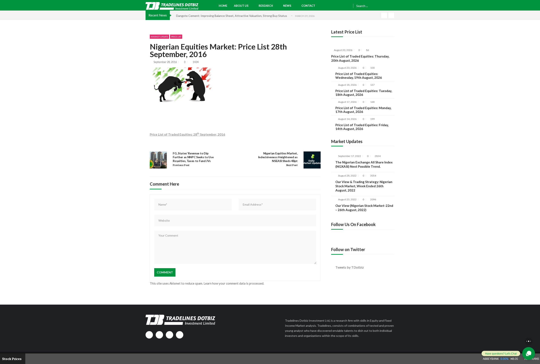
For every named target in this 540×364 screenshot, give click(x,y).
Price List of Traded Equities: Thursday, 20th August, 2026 (360, 58)
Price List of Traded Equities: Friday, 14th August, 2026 (362, 127)
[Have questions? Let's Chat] (528, 353)
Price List (176, 36)
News (287, 5)
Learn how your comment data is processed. (234, 283)
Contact (308, 5)
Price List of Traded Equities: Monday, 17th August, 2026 (363, 110)
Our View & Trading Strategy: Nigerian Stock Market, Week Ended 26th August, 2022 (363, 186)
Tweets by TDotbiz (349, 267)
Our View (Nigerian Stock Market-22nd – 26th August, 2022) (364, 208)
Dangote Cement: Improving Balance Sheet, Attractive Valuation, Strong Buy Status (231, 15)
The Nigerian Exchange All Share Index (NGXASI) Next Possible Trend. (364, 164)
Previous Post (181, 165)
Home (223, 5)
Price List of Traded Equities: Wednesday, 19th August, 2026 (358, 75)
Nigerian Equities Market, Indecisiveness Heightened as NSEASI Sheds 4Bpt (278, 157)
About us (241, 5)
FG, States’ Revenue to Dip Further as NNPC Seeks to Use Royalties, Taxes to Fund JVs (193, 157)
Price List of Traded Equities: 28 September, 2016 (187, 134)
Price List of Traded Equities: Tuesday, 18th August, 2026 (363, 92)
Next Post (292, 165)
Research (266, 5)
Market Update (159, 36)
